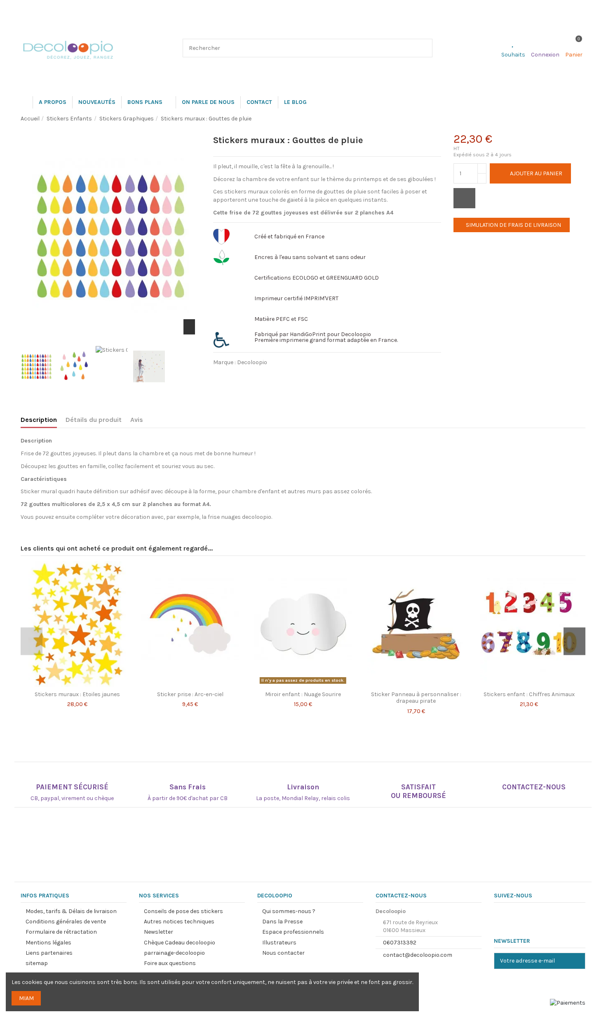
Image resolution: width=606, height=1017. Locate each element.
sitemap (37, 963)
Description (39, 420)
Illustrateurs (279, 942)
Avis (136, 420)
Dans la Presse (282, 921)
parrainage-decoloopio (174, 952)
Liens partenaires (49, 952)
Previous (31, 641)
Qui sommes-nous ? (288, 911)
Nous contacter (283, 952)
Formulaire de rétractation (61, 931)
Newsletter (158, 931)
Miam (26, 998)
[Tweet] (244, 376)
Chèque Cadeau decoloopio (179, 942)
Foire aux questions (170, 963)
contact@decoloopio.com (417, 954)
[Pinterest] (267, 376)
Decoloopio (252, 362)
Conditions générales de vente (66, 921)
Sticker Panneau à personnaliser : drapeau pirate (416, 698)
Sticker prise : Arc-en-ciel (190, 694)
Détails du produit (94, 420)
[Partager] (221, 376)
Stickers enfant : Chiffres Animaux (529, 694)
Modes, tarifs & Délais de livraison (71, 911)
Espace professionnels (293, 931)
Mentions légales (48, 942)
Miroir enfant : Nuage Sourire (303, 694)
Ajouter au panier (536, 173)
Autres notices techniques (179, 921)
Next (574, 641)
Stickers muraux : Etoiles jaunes (77, 694)
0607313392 (399, 942)
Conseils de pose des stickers (183, 911)
